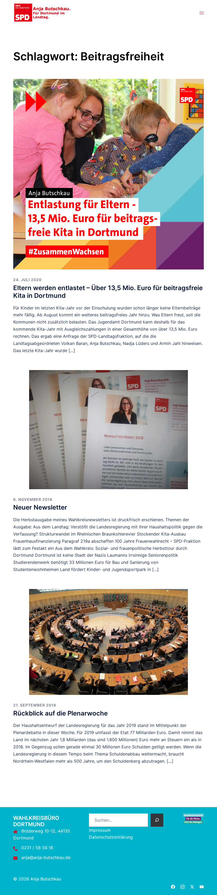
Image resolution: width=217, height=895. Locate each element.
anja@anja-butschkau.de (45, 857)
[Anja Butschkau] (42, 12)
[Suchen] (157, 820)
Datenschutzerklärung (111, 837)
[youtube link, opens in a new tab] (202, 886)
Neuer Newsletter (40, 507)
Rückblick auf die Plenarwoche (60, 713)
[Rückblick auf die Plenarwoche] (108, 641)
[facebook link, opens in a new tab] (173, 886)
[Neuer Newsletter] (108, 429)
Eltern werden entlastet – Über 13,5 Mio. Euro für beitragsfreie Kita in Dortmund (108, 291)
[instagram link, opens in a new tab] (182, 886)
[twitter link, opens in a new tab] (192, 886)
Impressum (100, 830)
